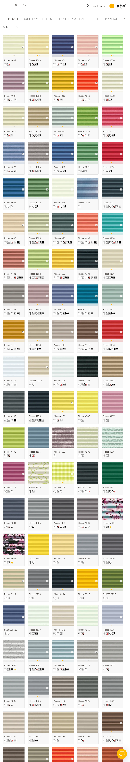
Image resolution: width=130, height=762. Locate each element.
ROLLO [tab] (96, 19)
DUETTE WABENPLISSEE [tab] (39, 19)
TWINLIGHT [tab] (112, 19)
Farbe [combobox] (6, 27)
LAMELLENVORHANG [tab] (73, 19)
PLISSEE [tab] (13, 19)
